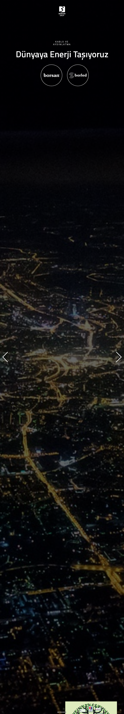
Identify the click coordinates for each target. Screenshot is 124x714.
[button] (5, 357)
